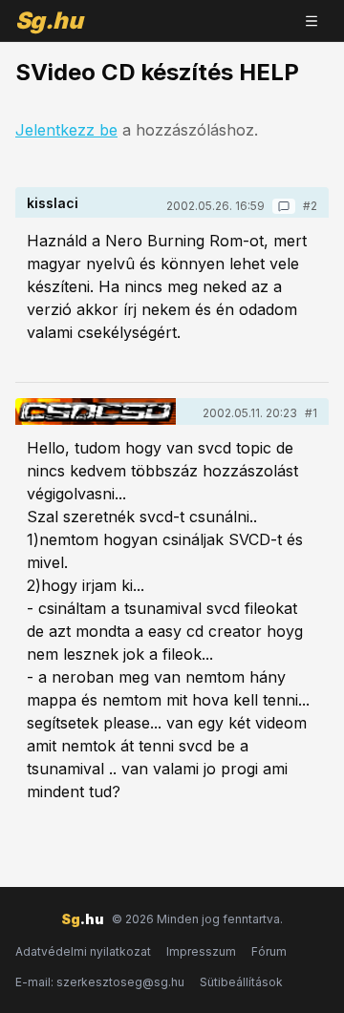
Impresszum (201, 951)
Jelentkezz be (66, 129)
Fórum (269, 951)
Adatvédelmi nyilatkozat (83, 951)
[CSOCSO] (95, 411)
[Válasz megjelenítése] (283, 206)
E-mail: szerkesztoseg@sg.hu (99, 982)
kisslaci (52, 203)
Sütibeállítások (241, 982)
